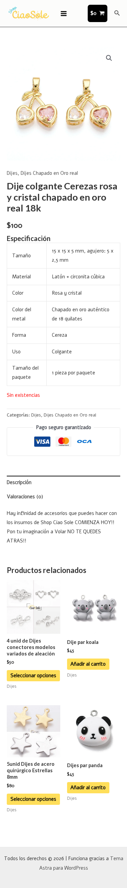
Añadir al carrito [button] (88, 664)
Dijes (12, 173)
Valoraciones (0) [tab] (25, 496)
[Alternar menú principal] (63, 13)
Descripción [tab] (19, 482)
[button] (117, 13)
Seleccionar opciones (33, 675)
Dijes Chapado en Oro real (49, 173)
